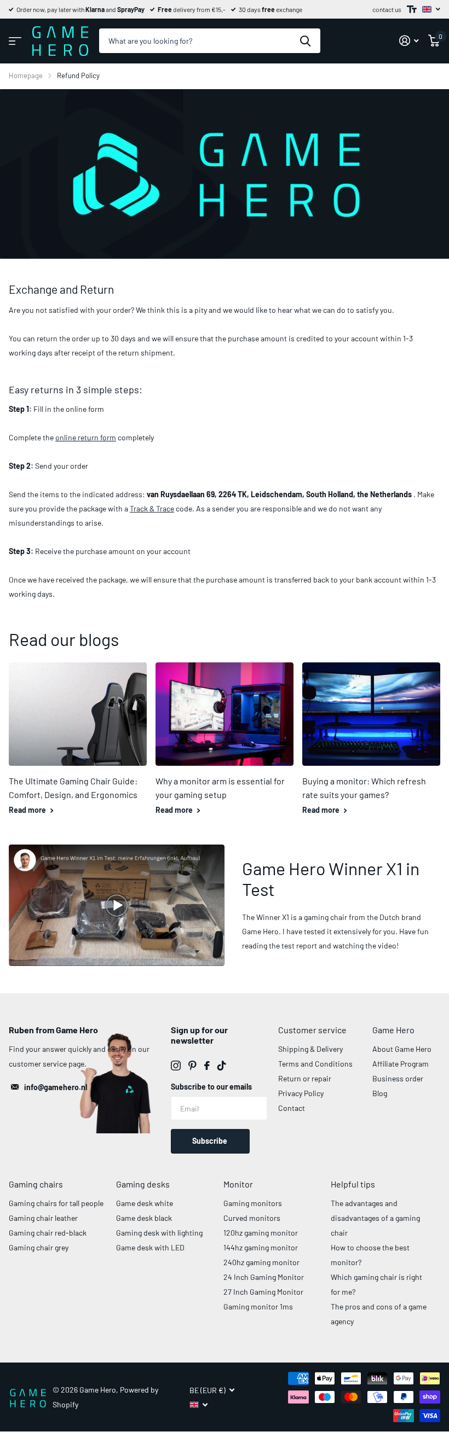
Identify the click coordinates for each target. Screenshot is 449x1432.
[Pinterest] (192, 1065)
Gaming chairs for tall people (56, 1203)
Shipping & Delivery (310, 1048)
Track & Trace (152, 508)
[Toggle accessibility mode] (412, 9)
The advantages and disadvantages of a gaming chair (375, 1217)
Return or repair (304, 1078)
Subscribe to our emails (211, 1086)
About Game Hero (401, 1048)
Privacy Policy (301, 1093)
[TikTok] (221, 1065)
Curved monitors (251, 1218)
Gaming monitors (252, 1203)
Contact (291, 1108)
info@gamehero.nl (55, 1087)
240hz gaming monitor (261, 1262)
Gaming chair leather (43, 1218)
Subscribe (210, 1140)
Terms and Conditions (315, 1063)
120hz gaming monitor (260, 1232)
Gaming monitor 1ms (258, 1306)
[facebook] (207, 1065)
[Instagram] (176, 1065)
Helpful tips (353, 1184)
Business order (397, 1078)
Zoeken (305, 40)
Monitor (238, 1184)
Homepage (26, 75)
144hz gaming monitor (260, 1247)
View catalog (15, 40)
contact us (386, 9)
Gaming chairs (36, 1184)
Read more (28, 809)
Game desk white (144, 1203)
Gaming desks (143, 1184)
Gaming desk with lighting (159, 1232)
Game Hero (393, 1029)
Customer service (312, 1029)
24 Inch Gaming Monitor (263, 1277)
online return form (85, 437)
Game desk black (144, 1218)
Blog (379, 1093)
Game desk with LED (150, 1247)
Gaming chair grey (38, 1247)
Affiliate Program (400, 1063)
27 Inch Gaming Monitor (263, 1291)
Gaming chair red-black (48, 1232)
